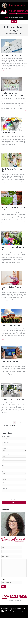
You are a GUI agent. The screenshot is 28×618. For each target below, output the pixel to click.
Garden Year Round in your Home (12, 248)
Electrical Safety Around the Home (12, 288)
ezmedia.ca (18, 600)
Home (7, 33)
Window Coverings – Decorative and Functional (12, 94)
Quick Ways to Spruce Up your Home (13, 170)
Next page (12, 425)
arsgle (14, 30)
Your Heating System (10, 361)
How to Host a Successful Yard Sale (14, 208)
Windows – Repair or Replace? (13, 399)
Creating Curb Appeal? (10, 325)
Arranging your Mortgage (12, 55)
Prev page (5, 425)
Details (2, 70)
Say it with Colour (8, 133)
